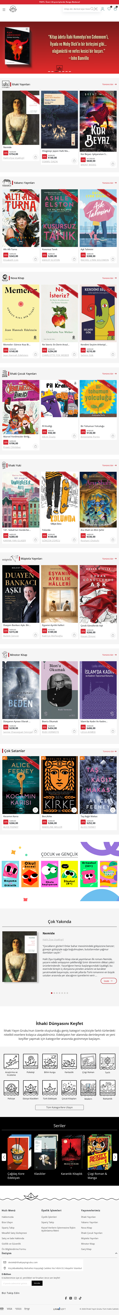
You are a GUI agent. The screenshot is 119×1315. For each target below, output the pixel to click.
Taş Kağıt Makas (89, 816)
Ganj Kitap (86, 1249)
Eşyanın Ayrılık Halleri (53, 625)
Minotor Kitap (88, 1243)
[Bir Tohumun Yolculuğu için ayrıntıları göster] (98, 402)
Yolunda (46, 530)
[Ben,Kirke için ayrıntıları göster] (59, 785)
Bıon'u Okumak (50, 721)
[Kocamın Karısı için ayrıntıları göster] (20, 785)
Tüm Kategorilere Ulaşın (59, 1107)
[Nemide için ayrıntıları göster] (19, 956)
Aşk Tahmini (87, 249)
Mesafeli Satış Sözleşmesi (14, 1232)
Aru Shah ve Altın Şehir (92, 530)
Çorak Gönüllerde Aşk (92, 625)
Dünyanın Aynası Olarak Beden (17, 721)
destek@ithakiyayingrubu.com (23, 1262)
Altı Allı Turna (10, 249)
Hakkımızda (7, 1216)
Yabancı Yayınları (89, 1222)
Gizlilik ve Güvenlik (11, 1243)
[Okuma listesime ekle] (36, 95)
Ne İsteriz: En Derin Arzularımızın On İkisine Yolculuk (56, 344)
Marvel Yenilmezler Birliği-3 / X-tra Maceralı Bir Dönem (17, 436)
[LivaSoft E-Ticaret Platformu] (60, 1309)
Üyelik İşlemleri (49, 1216)
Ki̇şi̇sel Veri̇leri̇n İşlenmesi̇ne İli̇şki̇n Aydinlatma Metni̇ (58, 1229)
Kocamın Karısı (10, 816)
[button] (49, 71)
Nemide (7, 147)
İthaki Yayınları (88, 1216)
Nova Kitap (86, 1227)
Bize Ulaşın (7, 1222)
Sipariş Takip (8, 1227)
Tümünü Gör (107, 84)
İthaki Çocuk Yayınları (91, 1232)
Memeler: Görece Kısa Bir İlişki (17, 344)
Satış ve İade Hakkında (13, 1238)
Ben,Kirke (47, 816)
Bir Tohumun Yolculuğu (92, 426)
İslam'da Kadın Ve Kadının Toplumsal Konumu (94, 721)
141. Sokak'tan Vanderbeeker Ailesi (17, 530)
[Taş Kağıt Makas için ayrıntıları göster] (98, 785)
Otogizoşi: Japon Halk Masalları (56, 151)
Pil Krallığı (47, 426)
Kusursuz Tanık (49, 249)
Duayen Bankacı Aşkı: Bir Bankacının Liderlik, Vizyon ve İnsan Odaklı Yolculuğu (17, 625)
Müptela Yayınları (89, 1238)
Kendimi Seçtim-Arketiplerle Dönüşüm (94, 344)
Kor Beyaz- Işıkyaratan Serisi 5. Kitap (94, 154)
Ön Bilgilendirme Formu (14, 1249)
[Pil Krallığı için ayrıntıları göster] (59, 402)
